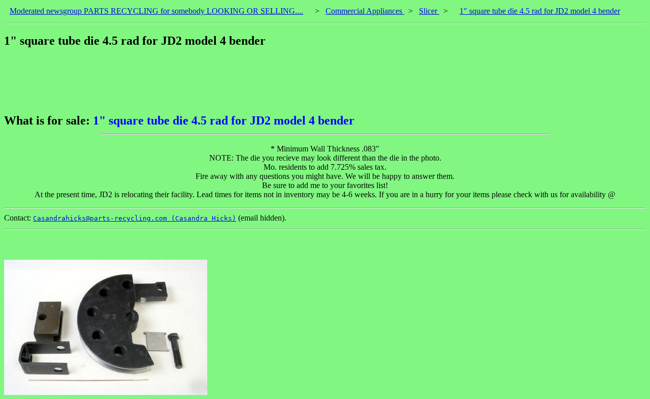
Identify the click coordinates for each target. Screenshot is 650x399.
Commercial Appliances (365, 11)
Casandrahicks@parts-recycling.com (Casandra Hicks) (134, 218)
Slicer (429, 11)
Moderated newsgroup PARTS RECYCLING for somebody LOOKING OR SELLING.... (156, 11)
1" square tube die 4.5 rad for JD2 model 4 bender (540, 11)
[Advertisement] (189, 81)
